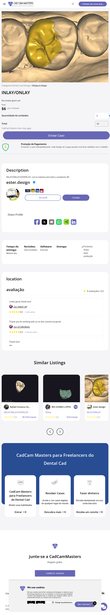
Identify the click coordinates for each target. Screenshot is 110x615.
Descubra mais (52, 512)
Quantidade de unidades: (15, 115)
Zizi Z (16, 306)
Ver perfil (43, 197)
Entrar (18, 512)
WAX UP (23, 306)
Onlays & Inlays (39, 85)
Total (4, 123)
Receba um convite (87, 512)
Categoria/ (7, 85)
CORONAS (24, 327)
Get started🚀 (86, 604)
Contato (76, 197)
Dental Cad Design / (22, 85)
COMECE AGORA (55, 573)
